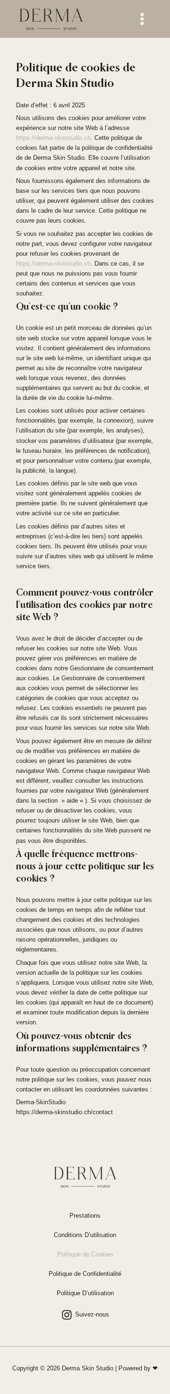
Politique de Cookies (85, 1254)
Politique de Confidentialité (85, 1273)
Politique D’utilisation (85, 1293)
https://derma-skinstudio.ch (53, 137)
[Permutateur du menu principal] (142, 19)
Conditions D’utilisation (85, 1234)
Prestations (85, 1215)
